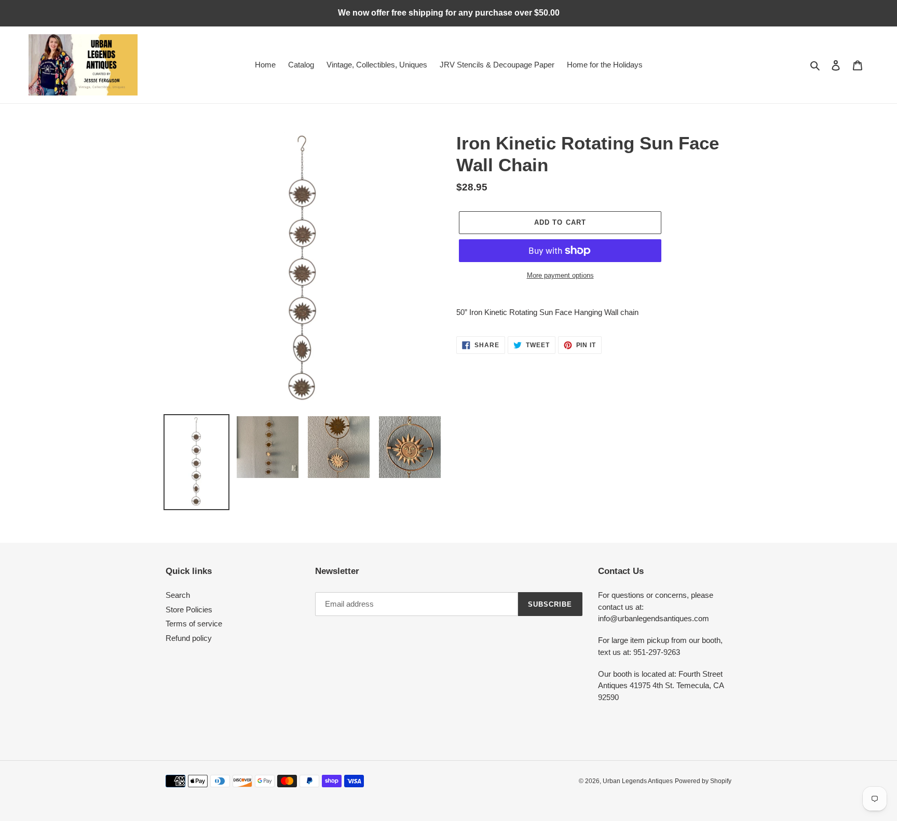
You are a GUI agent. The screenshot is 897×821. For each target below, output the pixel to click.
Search (178, 595)
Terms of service (194, 623)
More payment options (560, 275)
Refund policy (189, 638)
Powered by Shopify (703, 781)
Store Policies (189, 609)
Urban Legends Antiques (638, 781)
